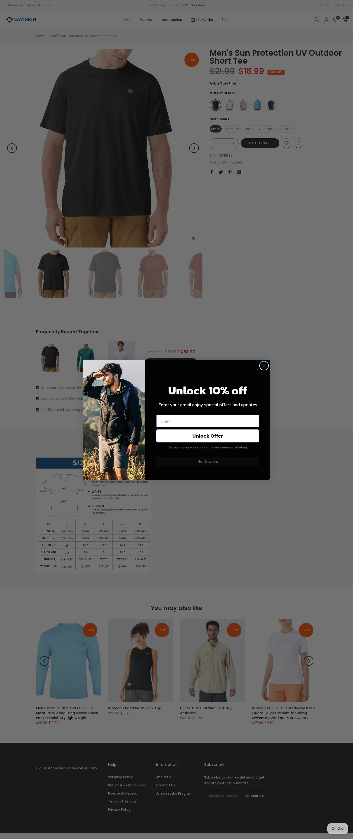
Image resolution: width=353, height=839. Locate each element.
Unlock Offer (207, 436)
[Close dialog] (264, 366)
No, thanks (207, 461)
